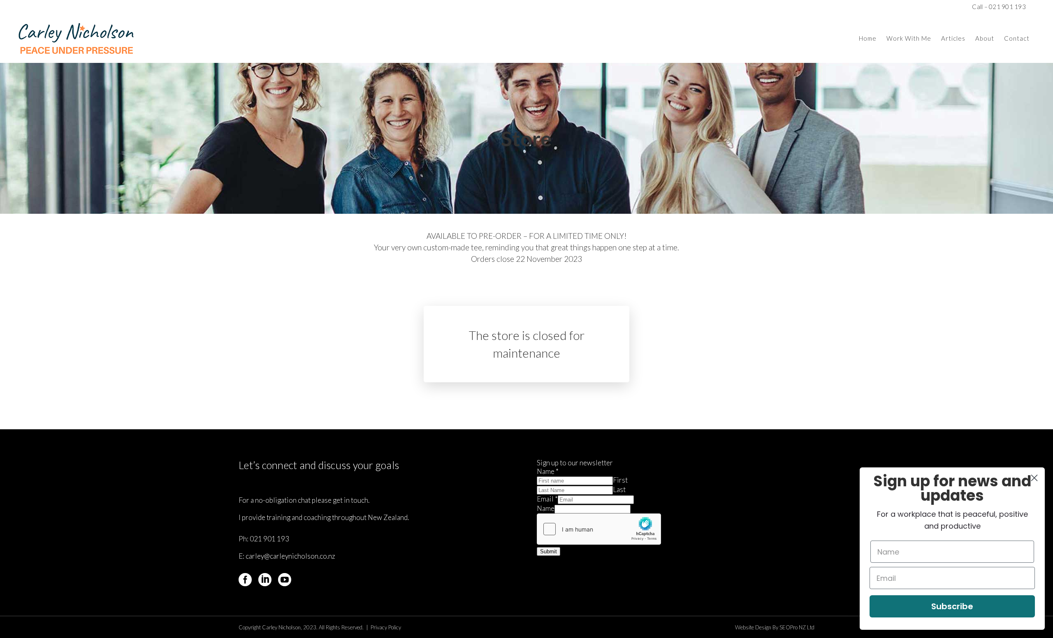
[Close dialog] (1034, 478)
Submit (548, 551)
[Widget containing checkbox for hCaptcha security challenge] (599, 529)
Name (548, 471)
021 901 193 (269, 538)
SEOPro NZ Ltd (796, 627)
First (620, 480)
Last (619, 489)
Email (547, 499)
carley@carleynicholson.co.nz (290, 556)
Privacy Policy (386, 627)
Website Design (753, 627)
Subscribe (952, 606)
